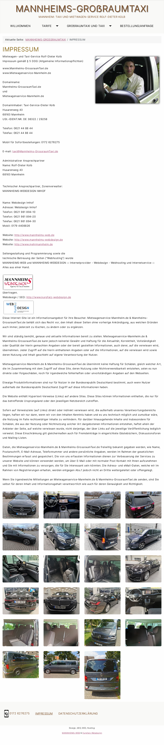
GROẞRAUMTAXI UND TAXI (86, 26)
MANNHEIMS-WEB (71, 733)
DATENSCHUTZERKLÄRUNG (78, 713)
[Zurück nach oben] (158, 738)
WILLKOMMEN (20, 26)
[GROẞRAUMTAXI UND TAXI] (110, 25)
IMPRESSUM (44, 713)
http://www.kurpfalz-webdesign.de (48, 297)
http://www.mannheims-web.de (34, 235)
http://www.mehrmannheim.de (33, 244)
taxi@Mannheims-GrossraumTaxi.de (35, 151)
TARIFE (47, 26)
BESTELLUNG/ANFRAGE (137, 26)
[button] (21, 505)
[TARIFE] (56, 25)
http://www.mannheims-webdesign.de (38, 239)
